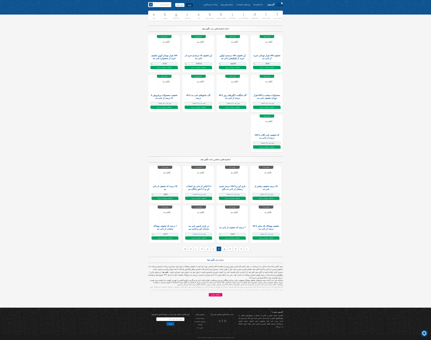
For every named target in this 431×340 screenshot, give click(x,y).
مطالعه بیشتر (215, 294)
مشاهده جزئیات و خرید (266, 67)
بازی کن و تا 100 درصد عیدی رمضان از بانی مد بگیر (232, 187)
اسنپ (245, 318)
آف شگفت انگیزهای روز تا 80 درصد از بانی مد (232, 96)
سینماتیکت (279, 324)
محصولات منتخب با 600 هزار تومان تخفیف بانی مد (267, 96)
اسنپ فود (270, 321)
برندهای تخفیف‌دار (243, 4)
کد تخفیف (258, 315)
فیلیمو (240, 321)
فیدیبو (273, 324)
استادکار (240, 324)
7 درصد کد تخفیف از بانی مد (232, 227)
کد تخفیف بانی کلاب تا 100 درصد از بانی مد (267, 136)
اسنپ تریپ (279, 321)
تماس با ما (200, 328)
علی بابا (241, 318)
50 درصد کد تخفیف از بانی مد (165, 187)
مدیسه (246, 321)
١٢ (185, 249)
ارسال (170, 324)
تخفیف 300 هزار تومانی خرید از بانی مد (266, 56)
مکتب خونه (251, 324)
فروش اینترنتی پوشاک (252, 275)
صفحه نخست (200, 318)
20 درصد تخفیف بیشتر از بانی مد (266, 187)
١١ (191, 249)
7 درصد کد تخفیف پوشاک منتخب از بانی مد (165, 227)
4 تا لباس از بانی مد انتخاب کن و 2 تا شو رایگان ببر (198, 187)
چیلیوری (262, 321)
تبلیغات (200, 324)
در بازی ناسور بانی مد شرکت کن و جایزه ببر (198, 227)
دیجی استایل (254, 321)
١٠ (196, 249)
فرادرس (263, 324)
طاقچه (268, 324)
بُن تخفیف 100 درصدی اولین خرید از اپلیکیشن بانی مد (233, 56)
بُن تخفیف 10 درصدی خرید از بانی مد (198, 56)
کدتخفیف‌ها (258, 4)
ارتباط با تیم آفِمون (210, 4)
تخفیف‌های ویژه (227, 4)
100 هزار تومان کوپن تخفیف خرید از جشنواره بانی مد (164, 56)
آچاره (245, 324)
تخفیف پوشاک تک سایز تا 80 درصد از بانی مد (266, 227)
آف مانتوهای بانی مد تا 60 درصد (198, 96)
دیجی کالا (251, 318)
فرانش (258, 324)
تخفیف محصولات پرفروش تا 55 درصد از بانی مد (164, 96)
